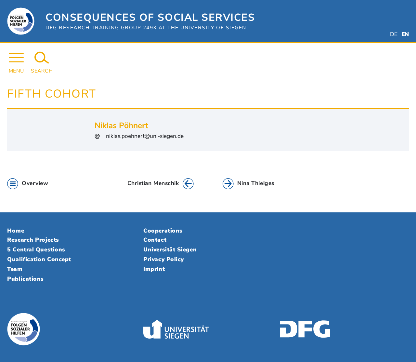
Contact (154, 240)
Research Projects (33, 240)
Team (14, 269)
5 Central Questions (36, 249)
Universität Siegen (170, 249)
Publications (25, 279)
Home (15, 231)
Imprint (154, 269)
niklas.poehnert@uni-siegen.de (145, 136)
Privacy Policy (163, 259)
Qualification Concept (39, 259)
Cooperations (163, 231)
